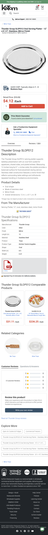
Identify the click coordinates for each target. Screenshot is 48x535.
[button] (37, 8)
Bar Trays (13, 356)
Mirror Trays (7, 24)
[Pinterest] (25, 531)
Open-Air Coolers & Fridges (12, 431)
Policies (36, 496)
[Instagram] (29, 531)
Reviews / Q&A (35, 143)
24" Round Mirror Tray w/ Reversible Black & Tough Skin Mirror (36, 315)
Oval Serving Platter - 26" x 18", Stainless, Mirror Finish (12, 314)
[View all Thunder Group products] (24, 211)
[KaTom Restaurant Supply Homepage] (9, 7)
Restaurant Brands (13, 496)
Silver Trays (35, 356)
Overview (11, 143)
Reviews (36, 518)
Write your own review (24, 410)
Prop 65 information (16, 276)
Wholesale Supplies (13, 499)
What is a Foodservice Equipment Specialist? (26, 135)
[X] (21, 531)
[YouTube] (32, 531)
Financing (13, 518)
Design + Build (13, 493)
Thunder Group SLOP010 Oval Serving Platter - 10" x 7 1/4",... (23, 443)
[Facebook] (17, 531)
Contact (36, 508)
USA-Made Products (13, 505)
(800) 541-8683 (21, 132)
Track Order (13, 512)
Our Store (36, 512)
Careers (36, 505)
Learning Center (36, 499)
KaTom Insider (36, 515)
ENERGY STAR (13, 502)
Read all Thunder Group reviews (13, 418)
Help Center (36, 493)
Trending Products (13, 508)
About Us (36, 502)
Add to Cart (27, 106)
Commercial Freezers (33, 431)
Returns (13, 515)
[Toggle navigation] (4, 13)
